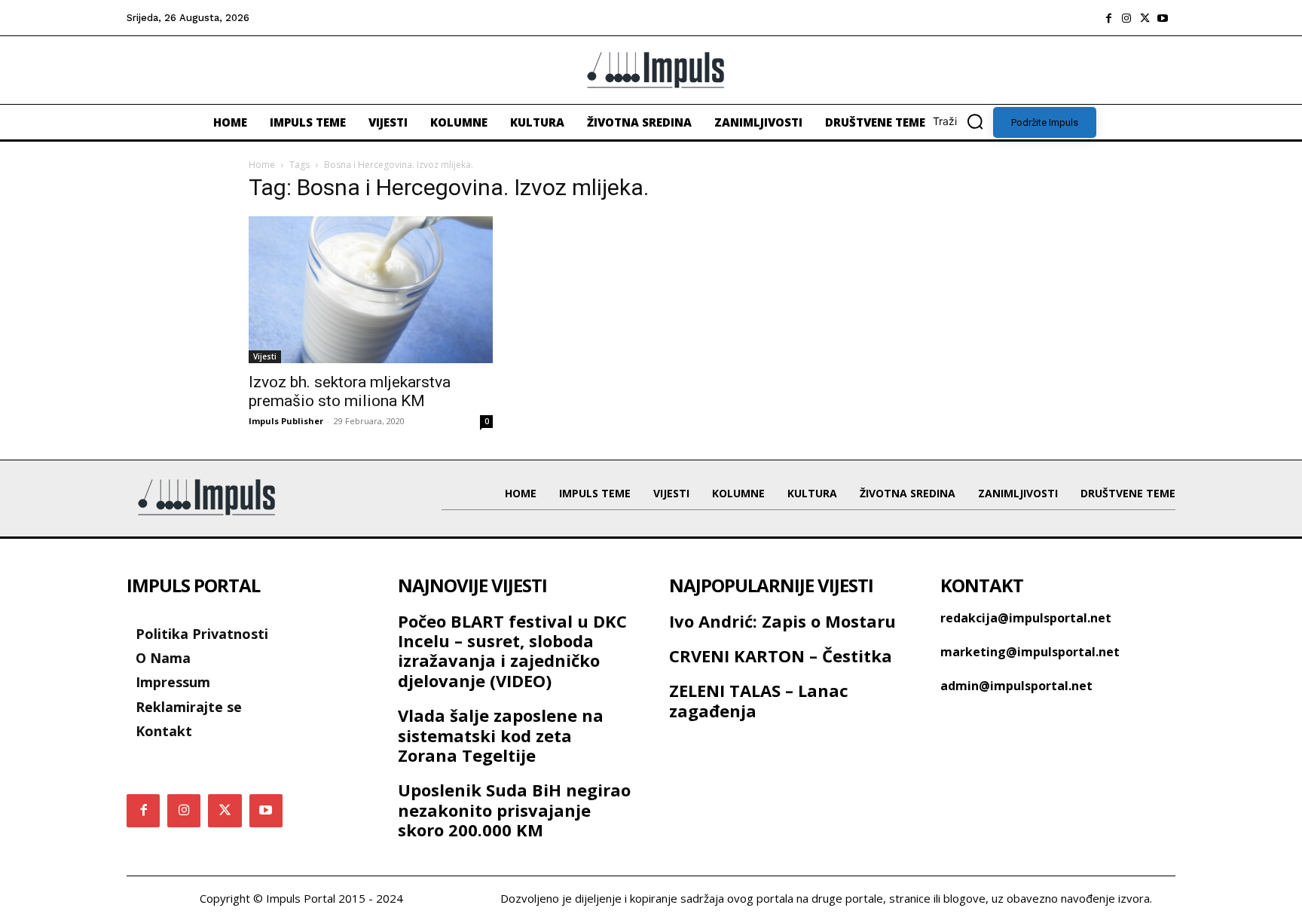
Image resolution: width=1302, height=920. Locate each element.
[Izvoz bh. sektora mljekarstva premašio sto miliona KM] (371, 289)
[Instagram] (1126, 18)
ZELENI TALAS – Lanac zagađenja (758, 700)
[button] (963, 121)
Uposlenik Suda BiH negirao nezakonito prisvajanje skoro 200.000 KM (514, 809)
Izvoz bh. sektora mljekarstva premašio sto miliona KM (350, 391)
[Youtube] (1162, 18)
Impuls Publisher (286, 420)
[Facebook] (1108, 18)
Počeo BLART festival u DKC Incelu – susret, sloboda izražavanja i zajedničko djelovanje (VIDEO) (512, 651)
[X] (1144, 18)
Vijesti (265, 356)
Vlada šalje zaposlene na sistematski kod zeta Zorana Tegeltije (501, 735)
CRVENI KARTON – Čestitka (780, 655)
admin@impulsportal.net (1016, 685)
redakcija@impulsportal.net (1025, 618)
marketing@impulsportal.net (1030, 651)
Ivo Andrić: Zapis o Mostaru (782, 621)
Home (262, 164)
